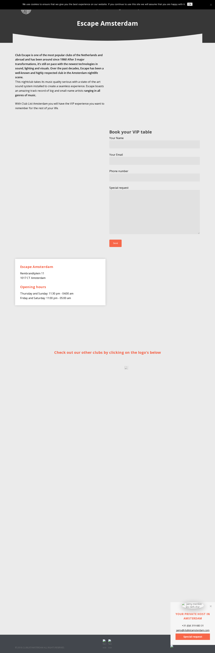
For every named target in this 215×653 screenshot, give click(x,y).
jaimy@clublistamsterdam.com (192, 630)
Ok (189, 4)
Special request (118, 188)
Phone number (118, 171)
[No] (210, 4)
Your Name (116, 138)
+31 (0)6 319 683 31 (193, 625)
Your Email (116, 154)
